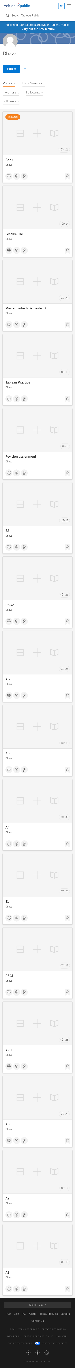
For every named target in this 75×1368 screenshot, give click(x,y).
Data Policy (14, 1336)
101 (66, 149)
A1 (7, 1273)
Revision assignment (20, 457)
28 (66, 891)
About (32, 1313)
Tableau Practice (17, 382)
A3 (7, 1124)
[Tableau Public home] (17, 6)
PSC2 (9, 605)
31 (67, 1188)
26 (66, 668)
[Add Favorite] (67, 176)
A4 (7, 827)
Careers (65, 1313)
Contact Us (37, 1320)
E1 (7, 902)
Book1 (10, 160)
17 (67, 223)
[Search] (7, 15)
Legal (12, 1329)
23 (66, 298)
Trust (8, 1313)
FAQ (24, 1313)
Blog (16, 1313)
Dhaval (9, 164)
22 (66, 965)
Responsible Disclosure (38, 1336)
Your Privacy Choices (54, 1343)
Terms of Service (28, 1329)
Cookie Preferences (20, 1343)
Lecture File (14, 234)
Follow (11, 68)
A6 (7, 679)
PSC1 (9, 976)
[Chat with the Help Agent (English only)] (61, 6)
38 (66, 817)
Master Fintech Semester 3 (25, 308)
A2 (7, 1198)
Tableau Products (48, 1313)
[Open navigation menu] (69, 6)
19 (67, 743)
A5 (7, 753)
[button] (28, 1352)
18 (67, 372)
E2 (7, 531)
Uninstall (62, 1336)
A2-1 (8, 1050)
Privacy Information (54, 1329)
